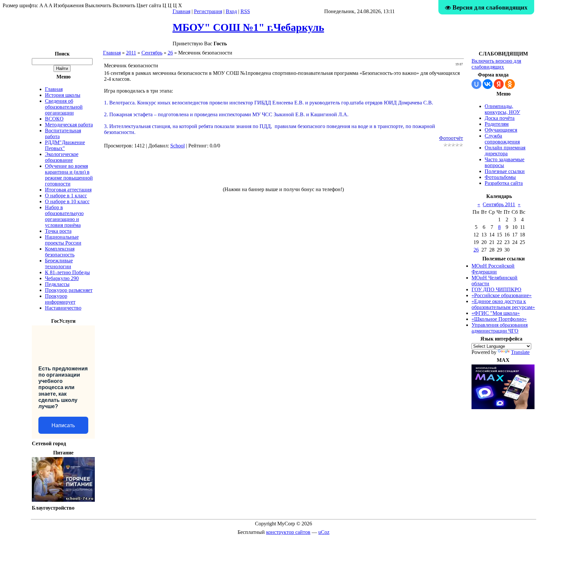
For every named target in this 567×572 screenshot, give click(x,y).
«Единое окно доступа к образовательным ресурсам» (503, 304)
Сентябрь (151, 52)
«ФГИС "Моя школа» (496, 313)
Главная (181, 11)
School (177, 145)
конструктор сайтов (288, 532)
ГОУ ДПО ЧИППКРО (496, 289)
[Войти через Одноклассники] (510, 84)
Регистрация (208, 11)
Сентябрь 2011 (499, 204)
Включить (124, 5)
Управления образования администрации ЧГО (500, 328)
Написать (63, 425)
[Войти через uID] (476, 84)
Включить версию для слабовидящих (496, 64)
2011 (131, 52)
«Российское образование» (502, 295)
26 (170, 52)
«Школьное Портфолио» (499, 319)
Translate (520, 352)
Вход (231, 11)
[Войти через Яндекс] (499, 84)
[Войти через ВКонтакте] (488, 84)
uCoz (323, 532)
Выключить (98, 5)
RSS (245, 11)
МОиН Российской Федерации (493, 269)
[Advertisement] (283, 170)
